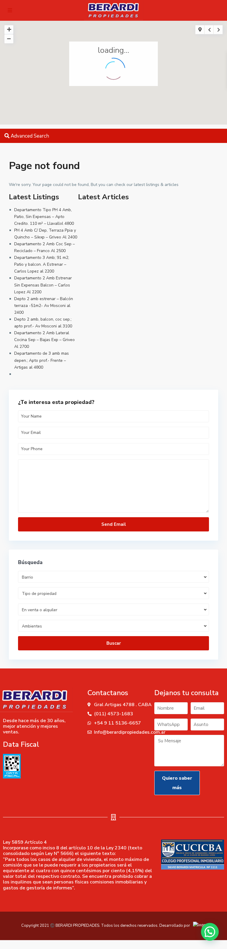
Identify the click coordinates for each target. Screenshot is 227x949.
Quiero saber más (177, 783)
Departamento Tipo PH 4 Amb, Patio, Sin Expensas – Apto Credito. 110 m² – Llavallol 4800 (44, 216)
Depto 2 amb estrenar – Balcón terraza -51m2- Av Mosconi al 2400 (43, 305)
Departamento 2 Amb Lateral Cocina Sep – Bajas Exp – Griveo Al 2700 (44, 339)
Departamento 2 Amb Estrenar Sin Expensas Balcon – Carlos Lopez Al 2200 (43, 284)
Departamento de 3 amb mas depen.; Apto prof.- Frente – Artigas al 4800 (41, 360)
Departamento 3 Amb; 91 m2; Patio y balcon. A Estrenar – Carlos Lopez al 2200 (41, 264)
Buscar (113, 643)
